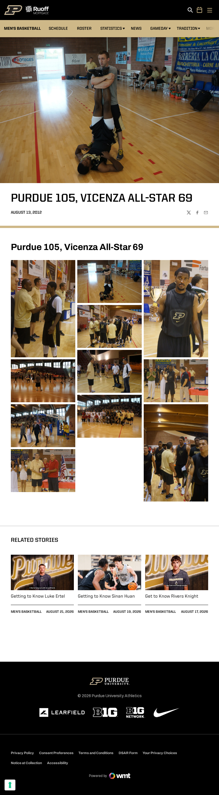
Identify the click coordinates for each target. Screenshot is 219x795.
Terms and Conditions (95, 753)
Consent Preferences (56, 753)
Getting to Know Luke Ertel (38, 596)
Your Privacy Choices (160, 753)
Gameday (159, 29)
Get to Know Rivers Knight (171, 596)
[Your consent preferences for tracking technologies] (10, 785)
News (136, 29)
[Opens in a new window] (62, 712)
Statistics (111, 29)
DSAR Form (128, 753)
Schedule (58, 29)
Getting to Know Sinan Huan (106, 596)
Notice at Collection (26, 763)
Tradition (187, 29)
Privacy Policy (22, 753)
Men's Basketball (26, 612)
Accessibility (57, 763)
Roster (84, 29)
